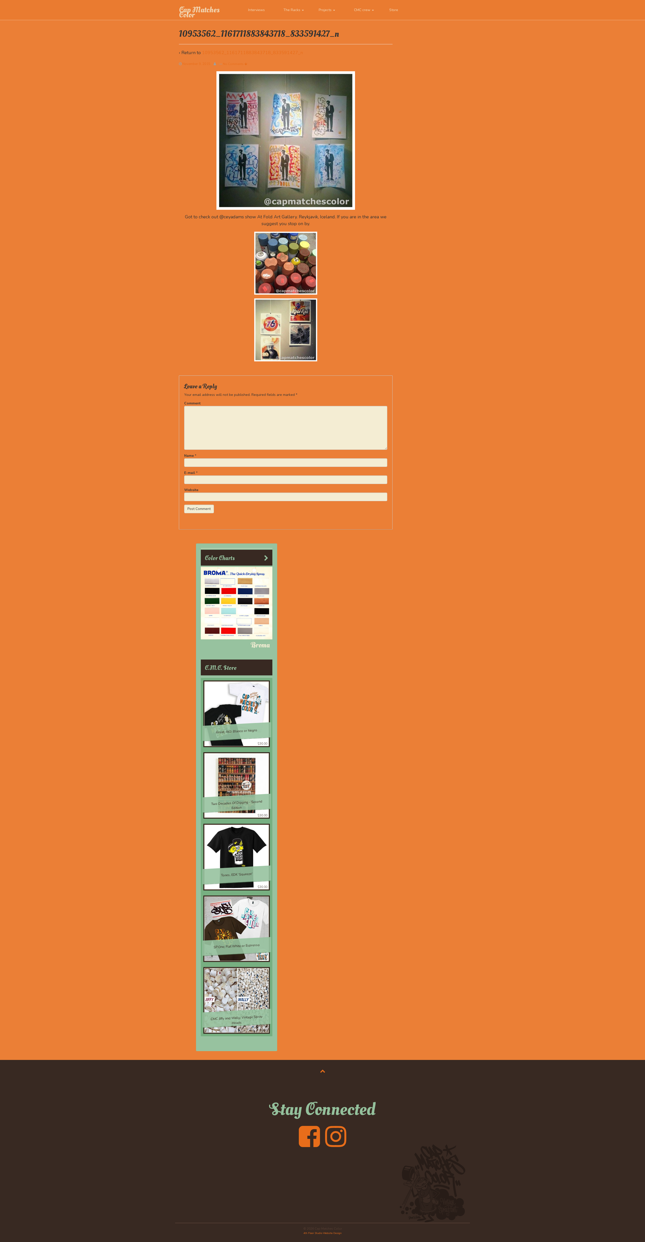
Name (189, 455)
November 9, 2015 (196, 64)
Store (393, 10)
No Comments (233, 64)
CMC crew (362, 10)
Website (191, 490)
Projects (326, 10)
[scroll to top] (322, 1071)
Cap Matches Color (199, 12)
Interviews (256, 10)
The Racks (292, 10)
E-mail (189, 472)
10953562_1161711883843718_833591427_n (252, 53)
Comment (192, 403)
